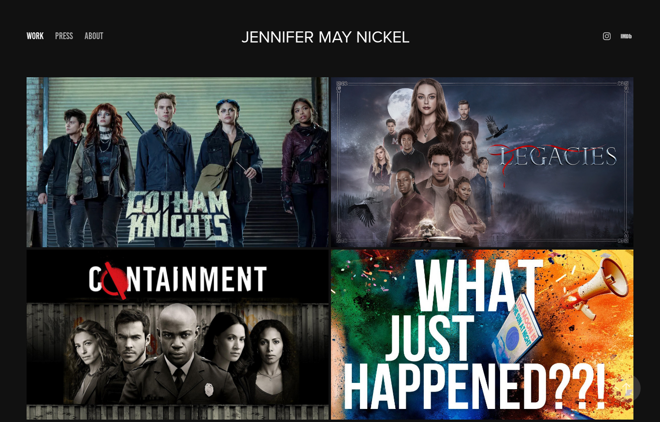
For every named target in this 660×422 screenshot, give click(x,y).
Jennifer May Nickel (330, 36)
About (94, 36)
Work (35, 36)
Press (64, 36)
